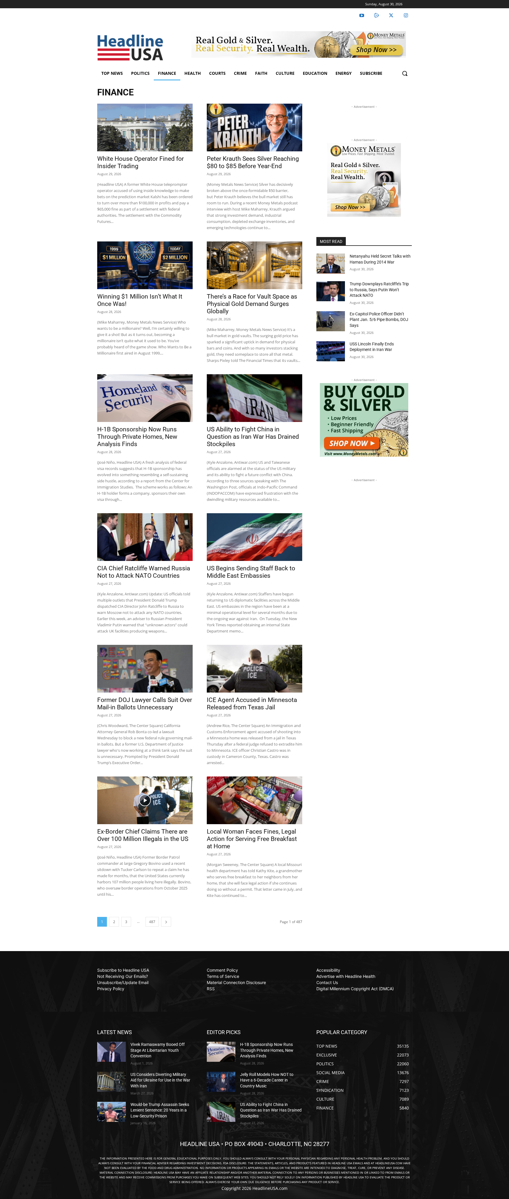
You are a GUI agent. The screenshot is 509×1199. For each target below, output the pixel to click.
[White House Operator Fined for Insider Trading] (145, 127)
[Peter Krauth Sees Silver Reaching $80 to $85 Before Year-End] (254, 127)
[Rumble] (376, 15)
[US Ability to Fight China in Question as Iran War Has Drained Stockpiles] (254, 398)
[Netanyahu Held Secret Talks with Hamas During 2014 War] (330, 264)
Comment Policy (222, 970)
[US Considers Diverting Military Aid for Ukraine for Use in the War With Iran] (111, 1082)
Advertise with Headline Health (345, 976)
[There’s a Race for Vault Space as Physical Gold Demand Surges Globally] (254, 265)
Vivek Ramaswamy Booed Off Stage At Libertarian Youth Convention (157, 1050)
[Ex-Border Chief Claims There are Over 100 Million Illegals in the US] (145, 800)
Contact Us (327, 982)
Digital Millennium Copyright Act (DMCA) (355, 988)
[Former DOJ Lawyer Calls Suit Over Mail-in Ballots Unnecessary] (145, 669)
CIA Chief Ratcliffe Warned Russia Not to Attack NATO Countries (143, 572)
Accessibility (328, 970)
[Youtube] (362, 15)
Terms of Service (223, 976)
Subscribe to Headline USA (123, 970)
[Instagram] (406, 15)
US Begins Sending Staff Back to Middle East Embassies (251, 572)
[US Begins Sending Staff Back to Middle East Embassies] (254, 537)
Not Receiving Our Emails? (122, 976)
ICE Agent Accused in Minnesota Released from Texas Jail (252, 703)
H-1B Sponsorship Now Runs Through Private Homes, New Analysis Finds (137, 437)
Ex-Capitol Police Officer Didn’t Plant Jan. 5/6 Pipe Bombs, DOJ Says (379, 320)
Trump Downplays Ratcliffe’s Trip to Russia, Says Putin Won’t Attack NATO (379, 289)
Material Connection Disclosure (236, 982)
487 (152, 921)
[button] (405, 73)
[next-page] (166, 922)
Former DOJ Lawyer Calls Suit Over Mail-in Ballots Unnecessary (144, 703)
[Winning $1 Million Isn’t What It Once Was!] (145, 265)
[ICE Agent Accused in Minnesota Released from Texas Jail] (254, 669)
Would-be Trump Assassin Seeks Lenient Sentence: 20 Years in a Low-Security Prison (159, 1110)
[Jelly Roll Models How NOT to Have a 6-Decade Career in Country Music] (221, 1082)
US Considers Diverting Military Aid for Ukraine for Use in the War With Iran (160, 1080)
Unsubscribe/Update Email (122, 982)
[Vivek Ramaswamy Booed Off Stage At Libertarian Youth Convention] (111, 1052)
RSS (211, 988)
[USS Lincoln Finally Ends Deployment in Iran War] (330, 351)
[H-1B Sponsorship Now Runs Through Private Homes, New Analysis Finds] (145, 398)
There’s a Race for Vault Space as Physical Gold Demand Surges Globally (252, 304)
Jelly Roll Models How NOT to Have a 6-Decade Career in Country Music (266, 1080)
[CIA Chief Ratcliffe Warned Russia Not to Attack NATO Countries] (145, 537)
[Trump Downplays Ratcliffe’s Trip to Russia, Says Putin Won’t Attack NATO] (330, 291)
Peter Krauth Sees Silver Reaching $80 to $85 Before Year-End (253, 162)
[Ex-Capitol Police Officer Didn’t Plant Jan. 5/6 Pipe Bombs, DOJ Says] (330, 321)
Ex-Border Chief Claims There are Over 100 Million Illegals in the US (142, 835)
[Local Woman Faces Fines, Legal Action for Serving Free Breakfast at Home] (254, 800)
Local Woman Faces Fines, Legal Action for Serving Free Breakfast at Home (252, 839)
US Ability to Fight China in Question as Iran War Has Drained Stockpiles (253, 437)
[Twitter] (391, 15)
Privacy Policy (110, 988)
